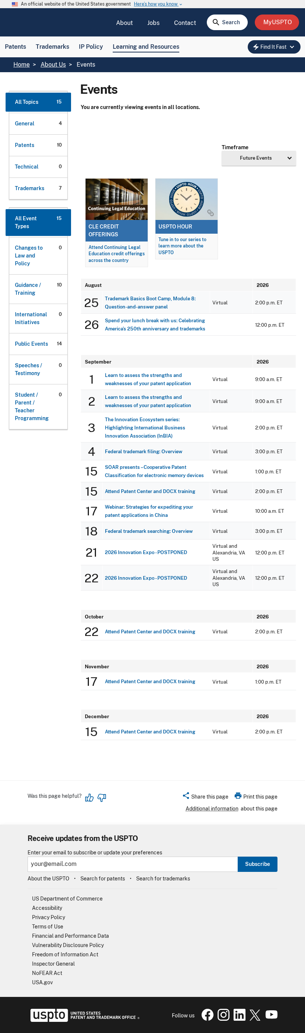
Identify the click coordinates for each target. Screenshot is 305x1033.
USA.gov (42, 982)
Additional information (212, 809)
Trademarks (52, 46)
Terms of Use (47, 927)
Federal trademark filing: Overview (143, 451)
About (124, 22)
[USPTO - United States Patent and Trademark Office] (83, 1020)
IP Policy (91, 46)
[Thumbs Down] (101, 797)
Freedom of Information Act (65, 954)
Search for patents (102, 879)
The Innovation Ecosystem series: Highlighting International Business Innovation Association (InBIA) (145, 428)
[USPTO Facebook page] (206, 1019)
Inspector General (53, 964)
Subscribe (257, 864)
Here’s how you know (158, 4)
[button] (205, 798)
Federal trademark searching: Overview (149, 531)
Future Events (256, 158)
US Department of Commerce (67, 899)
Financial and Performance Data (70, 936)
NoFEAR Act (47, 973)
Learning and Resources (146, 46)
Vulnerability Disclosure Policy (68, 945)
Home (21, 64)
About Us (53, 64)
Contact (185, 22)
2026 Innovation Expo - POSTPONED (146, 552)
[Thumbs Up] (89, 797)
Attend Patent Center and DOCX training (150, 491)
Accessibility (47, 908)
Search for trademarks (163, 879)
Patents (15, 46)
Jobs (153, 22)
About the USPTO (48, 879)
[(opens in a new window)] (222, 1019)
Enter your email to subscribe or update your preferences (95, 852)
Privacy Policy (48, 917)
